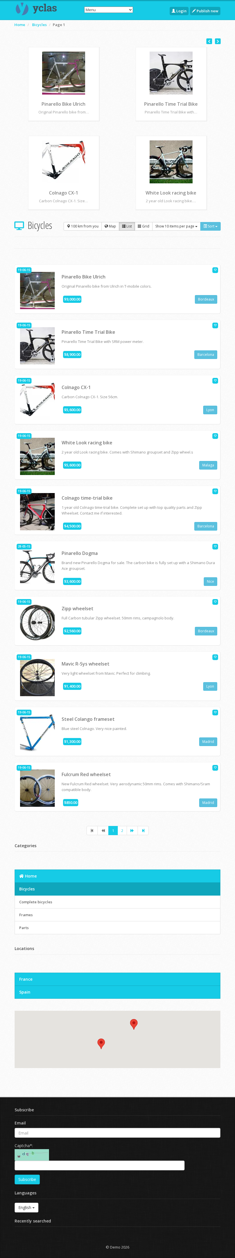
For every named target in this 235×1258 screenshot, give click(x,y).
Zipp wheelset (63, 193)
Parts (24, 927)
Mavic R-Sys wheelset (171, 193)
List (129, 226)
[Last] (143, 830)
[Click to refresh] (32, 1155)
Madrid (208, 741)
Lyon (210, 409)
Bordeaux (206, 299)
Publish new (207, 10)
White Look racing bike (87, 442)
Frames (26, 914)
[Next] (132, 830)
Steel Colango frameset (88, 719)
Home (19, 24)
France (25, 979)
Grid (145, 226)
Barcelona (205, 354)
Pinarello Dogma (171, 104)
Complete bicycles (35, 901)
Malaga (208, 465)
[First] (92, 830)
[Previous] (103, 830)
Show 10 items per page (175, 226)
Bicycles (39, 24)
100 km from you (84, 226)
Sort (211, 226)
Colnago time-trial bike (63, 104)
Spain (24, 992)
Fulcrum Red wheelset (86, 774)
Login (181, 10)
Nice (210, 581)
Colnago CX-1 (76, 387)
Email (20, 1123)
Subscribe (27, 1179)
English (25, 1207)
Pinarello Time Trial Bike (88, 332)
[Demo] (37, 9)
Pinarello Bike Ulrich (83, 277)
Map (112, 226)
